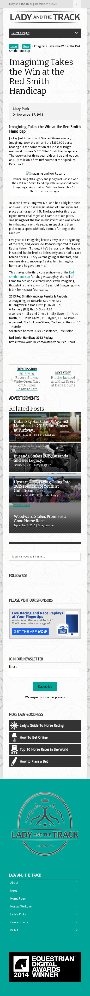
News (26, 46)
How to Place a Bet (34, 761)
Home (14, 46)
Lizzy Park (21, 109)
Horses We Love (20, 906)
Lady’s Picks (18, 914)
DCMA (14, 930)
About (14, 882)
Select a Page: (77, 4)
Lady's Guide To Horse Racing (42, 725)
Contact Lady (19, 922)
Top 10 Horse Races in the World (44, 749)
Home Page (17, 898)
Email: (13, 666)
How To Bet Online (34, 737)
